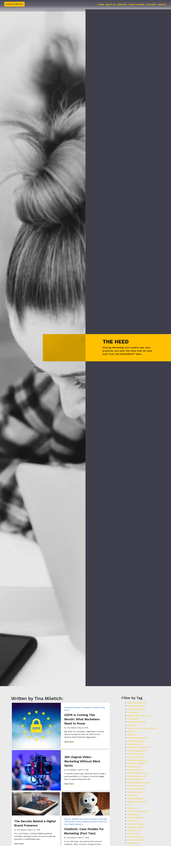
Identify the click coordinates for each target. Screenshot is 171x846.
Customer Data (135, 827)
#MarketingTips (135, 741)
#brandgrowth (135, 779)
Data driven (91, 819)
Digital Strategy (136, 706)
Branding (132, 719)
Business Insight (73, 707)
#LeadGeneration (136, 776)
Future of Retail (135, 840)
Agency (132, 808)
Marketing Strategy (137, 763)
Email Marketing (136, 837)
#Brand (132, 735)
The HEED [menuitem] (151, 4)
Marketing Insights (137, 760)
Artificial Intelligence (77, 821)
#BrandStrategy (135, 798)
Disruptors (97, 821)
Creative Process (136, 792)
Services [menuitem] (122, 4)
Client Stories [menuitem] (136, 4)
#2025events (134, 770)
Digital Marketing (73, 819)
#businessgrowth (136, 709)
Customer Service (73, 824)
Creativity (133, 795)
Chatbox (102, 819)
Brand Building (135, 754)
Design (131, 725)
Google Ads (133, 843)
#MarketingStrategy (137, 738)
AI (105, 821)
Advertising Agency (137, 751)
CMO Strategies (135, 818)
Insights (87, 707)
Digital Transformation (138, 715)
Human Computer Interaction (142, 728)
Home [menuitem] (101, 4)
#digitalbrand (134, 744)
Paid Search (134, 766)
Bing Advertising (135, 786)
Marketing (133, 712)
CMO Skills (133, 814)
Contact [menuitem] (162, 4)
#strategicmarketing (137, 747)
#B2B (131, 731)
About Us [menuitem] (111, 4)
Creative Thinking (136, 824)
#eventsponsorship (137, 802)
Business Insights (136, 722)
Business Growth (136, 789)
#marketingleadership (138, 782)
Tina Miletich (72, 728)
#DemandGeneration (138, 773)
